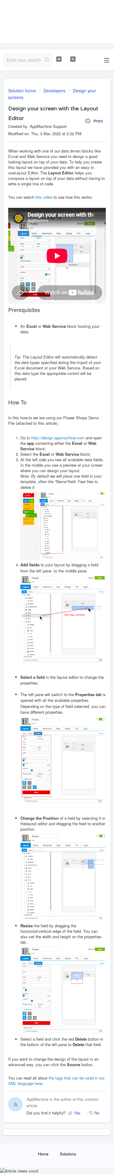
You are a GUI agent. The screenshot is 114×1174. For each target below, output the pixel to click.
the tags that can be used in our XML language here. (56, 1080)
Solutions (68, 1154)
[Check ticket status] (73, 59)
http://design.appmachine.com (58, 438)
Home (43, 1154)
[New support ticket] (59, 59)
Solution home (22, 91)
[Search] (47, 60)
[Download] (46, 600)
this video (43, 197)
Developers (54, 91)
